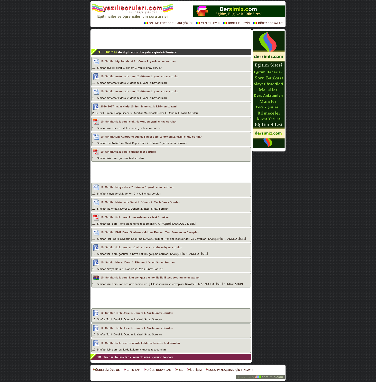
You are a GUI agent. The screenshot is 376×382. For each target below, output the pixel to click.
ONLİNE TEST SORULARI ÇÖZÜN (171, 23)
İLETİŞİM (196, 369)
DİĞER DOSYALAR (270, 23)
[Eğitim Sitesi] (239, 16)
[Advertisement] (171, 39)
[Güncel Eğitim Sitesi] (269, 148)
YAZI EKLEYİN (210, 23)
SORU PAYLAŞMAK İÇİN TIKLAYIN (230, 369)
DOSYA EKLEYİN (239, 23)
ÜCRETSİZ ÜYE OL (107, 369)
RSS (180, 369)
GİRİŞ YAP (133, 369)
